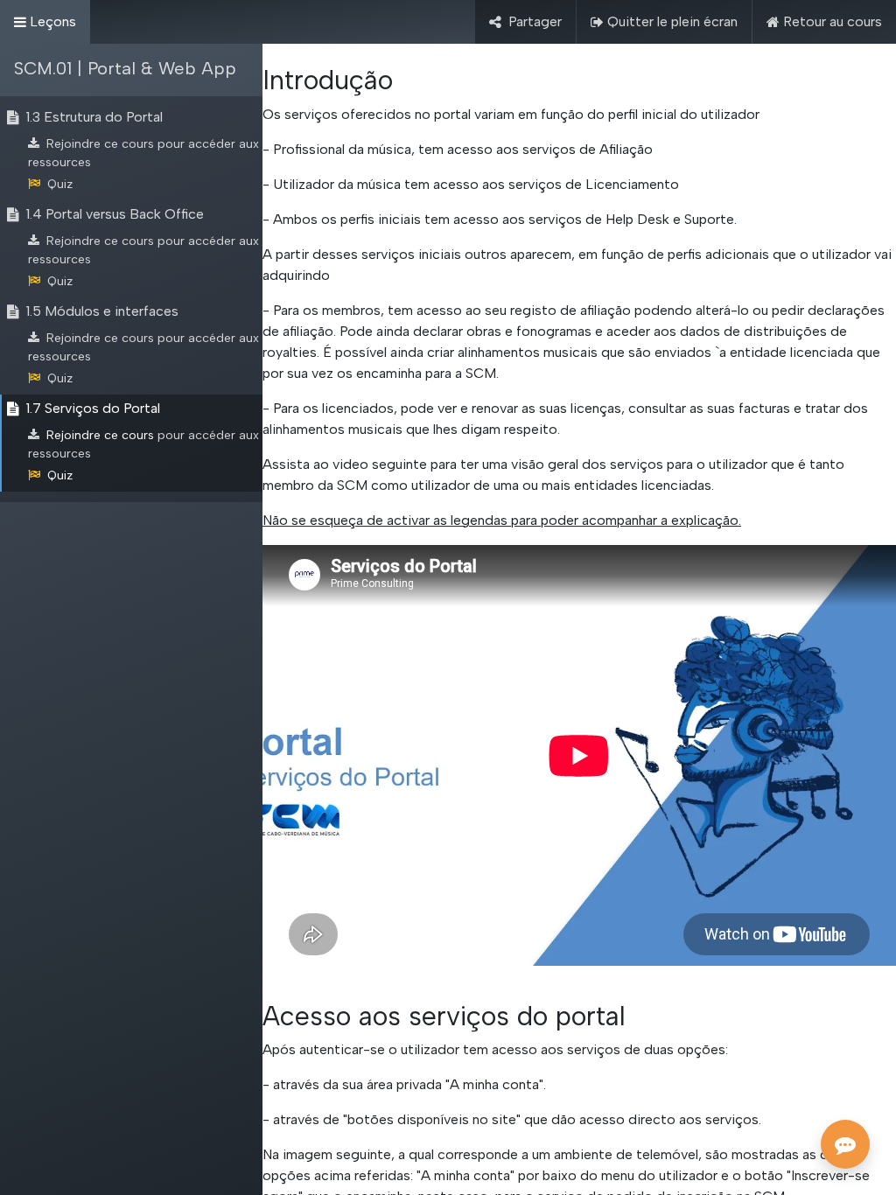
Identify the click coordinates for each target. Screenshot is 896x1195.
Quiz (60, 184)
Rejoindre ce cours (100, 143)
